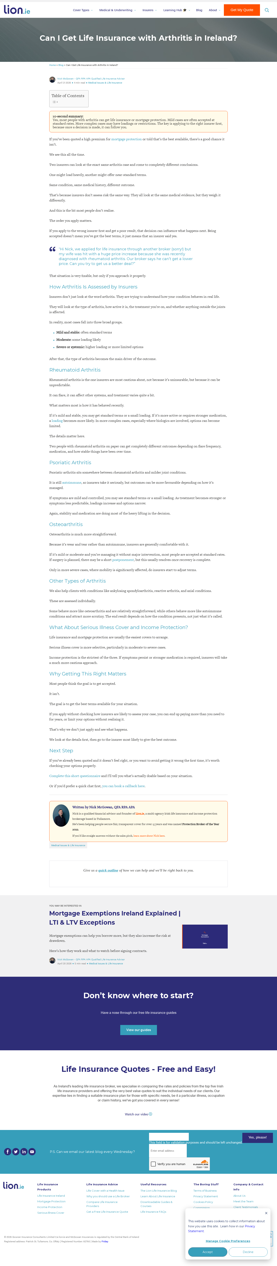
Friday (105, 1241)
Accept (208, 1252)
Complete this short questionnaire (74, 775)
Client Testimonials (245, 1207)
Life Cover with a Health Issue (105, 1190)
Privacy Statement (205, 1196)
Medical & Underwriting (115, 10)
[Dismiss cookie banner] (266, 1213)
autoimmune (71, 482)
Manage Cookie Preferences (228, 1241)
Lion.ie (140, 813)
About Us (239, 1195)
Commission (201, 1207)
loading (57, 420)
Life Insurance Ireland (51, 1195)
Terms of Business (205, 1190)
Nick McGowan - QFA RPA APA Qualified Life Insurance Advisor (91, 78)
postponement (123, 559)
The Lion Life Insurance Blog (159, 1190)
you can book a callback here (123, 786)
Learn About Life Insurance (158, 1196)
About (213, 10)
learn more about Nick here (148, 836)
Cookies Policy (203, 1202)
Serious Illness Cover (50, 1212)
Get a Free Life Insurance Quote (107, 1211)
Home (52, 65)
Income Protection (49, 1207)
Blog (199, 10)
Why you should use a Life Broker (108, 1196)
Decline (248, 1252)
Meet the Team (243, 1201)
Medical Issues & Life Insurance (105, 82)
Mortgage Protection (51, 1201)
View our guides (138, 1029)
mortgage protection (126, 139)
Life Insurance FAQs (153, 1211)
